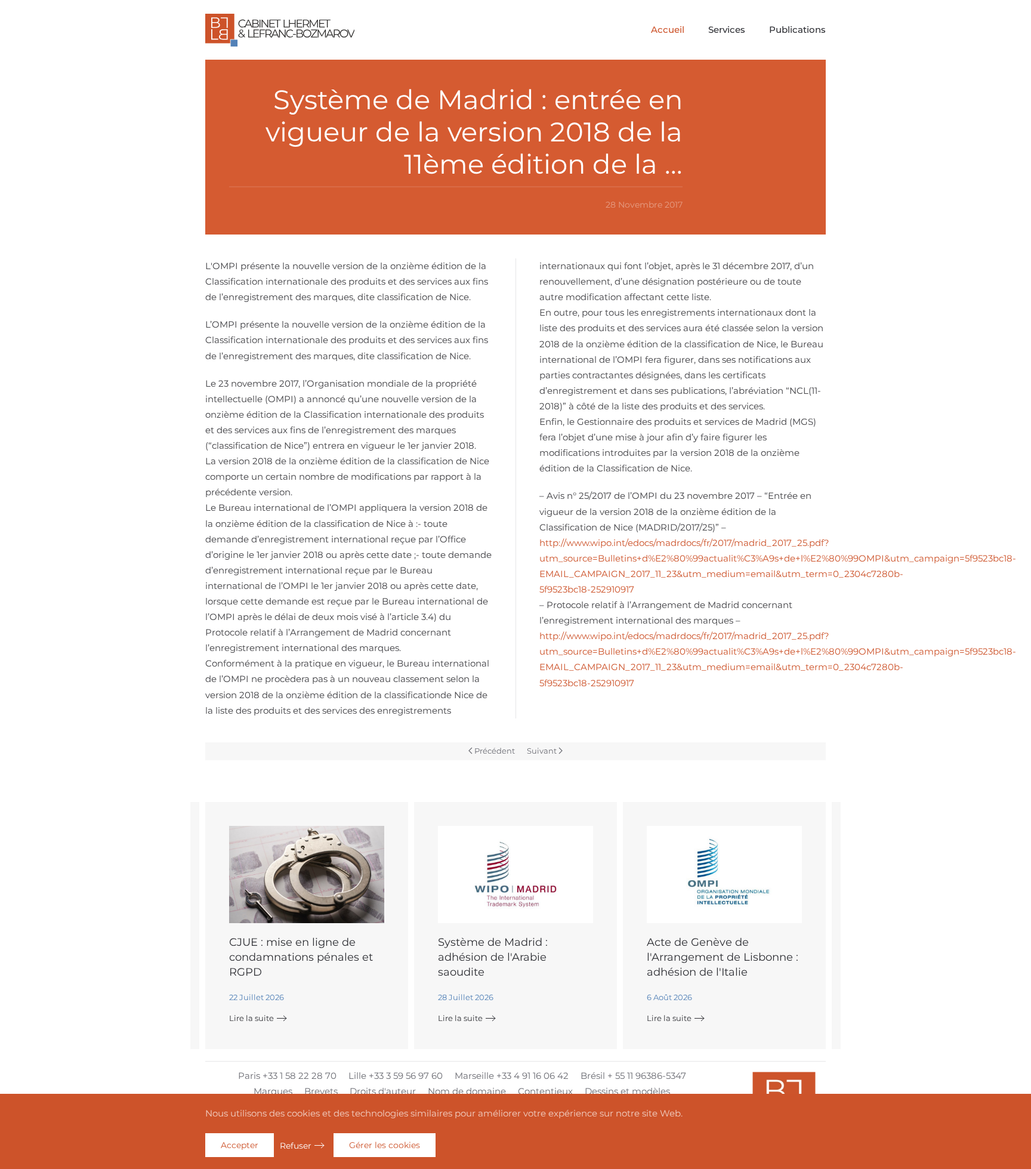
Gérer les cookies (384, 1145)
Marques (273, 1091)
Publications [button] (797, 29)
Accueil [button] (667, 29)
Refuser (295, 1145)
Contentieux (545, 1091)
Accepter (239, 1145)
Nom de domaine (467, 1091)
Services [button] (726, 29)
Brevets (321, 1091)
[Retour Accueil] (279, 30)
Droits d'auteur (383, 1091)
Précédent (494, 750)
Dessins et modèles (627, 1091)
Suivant (542, 750)
